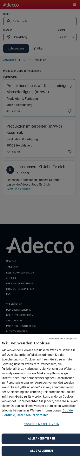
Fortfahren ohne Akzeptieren (63, 338)
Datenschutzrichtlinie (32, 415)
